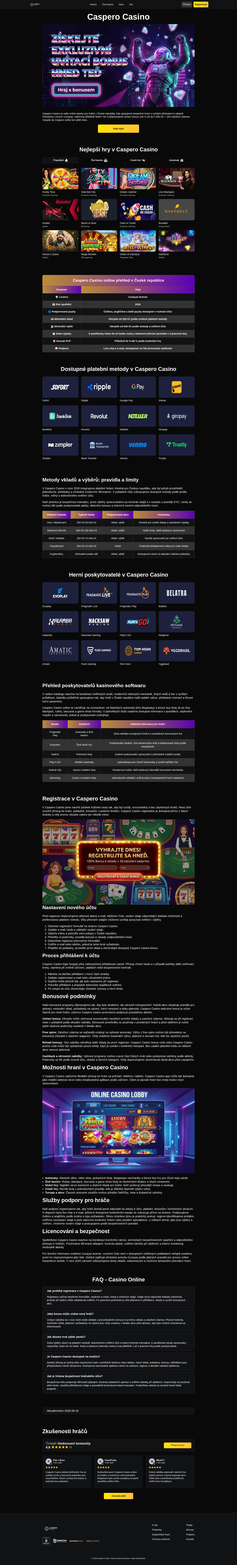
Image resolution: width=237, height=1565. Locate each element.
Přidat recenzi (177, 1445)
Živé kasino (97, 160)
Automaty (174, 160)
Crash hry (135, 160)
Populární (58, 160)
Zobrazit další (118, 1496)
